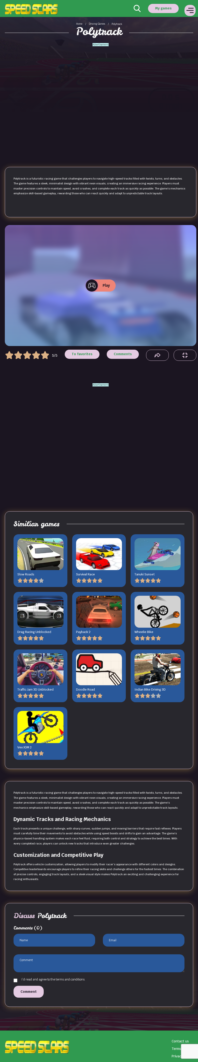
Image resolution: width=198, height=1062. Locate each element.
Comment (29, 991)
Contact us (180, 1041)
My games (163, 8)
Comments (123, 354)
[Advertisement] (101, 95)
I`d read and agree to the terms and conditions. (53, 979)
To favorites (82, 354)
